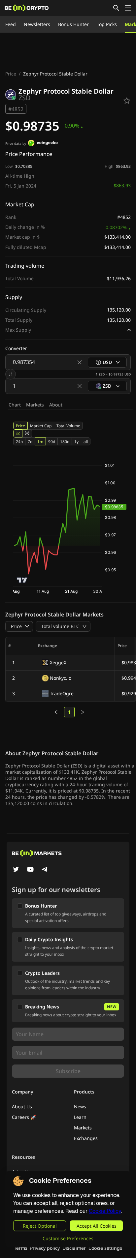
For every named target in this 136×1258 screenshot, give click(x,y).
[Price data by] (43, 143)
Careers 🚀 (24, 1117)
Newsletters (37, 24)
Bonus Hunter (73, 24)
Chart (15, 405)
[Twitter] (16, 870)
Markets (35, 405)
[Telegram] (45, 870)
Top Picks (107, 24)
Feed (10, 24)
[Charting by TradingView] (22, 580)
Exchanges (86, 1138)
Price (10, 74)
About (55, 405)
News (80, 1106)
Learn (80, 1117)
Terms (20, 1248)
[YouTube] (30, 870)
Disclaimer (74, 1248)
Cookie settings (105, 1248)
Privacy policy (45, 1248)
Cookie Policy (105, 1211)
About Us (22, 1106)
